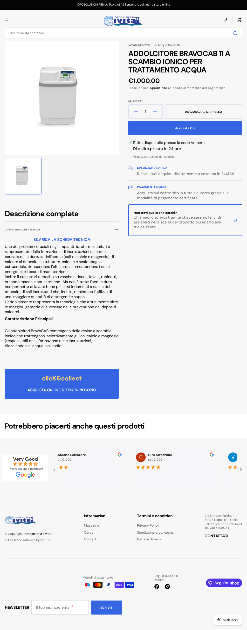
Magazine (91, 525)
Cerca (88, 532)
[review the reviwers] (113, 455)
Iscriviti (106, 608)
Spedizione (158, 88)
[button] (6, 19)
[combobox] (123, 33)
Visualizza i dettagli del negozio (154, 156)
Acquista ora (185, 128)
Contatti (90, 539)
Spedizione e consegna (155, 532)
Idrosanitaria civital (37, 534)
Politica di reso (149, 539)
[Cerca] (236, 33)
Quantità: (135, 101)
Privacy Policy (148, 525)
